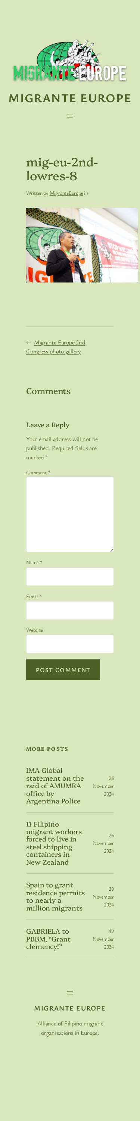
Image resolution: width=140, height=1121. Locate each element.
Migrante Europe (70, 98)
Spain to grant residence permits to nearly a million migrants (55, 896)
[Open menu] (70, 116)
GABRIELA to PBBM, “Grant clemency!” (48, 938)
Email (33, 596)
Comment (38, 472)
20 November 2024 (103, 896)
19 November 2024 (103, 938)
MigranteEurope (66, 192)
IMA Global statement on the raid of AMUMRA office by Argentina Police (55, 785)
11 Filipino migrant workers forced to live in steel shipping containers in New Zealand (54, 843)
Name (34, 562)
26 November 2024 (103, 785)
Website (34, 629)
